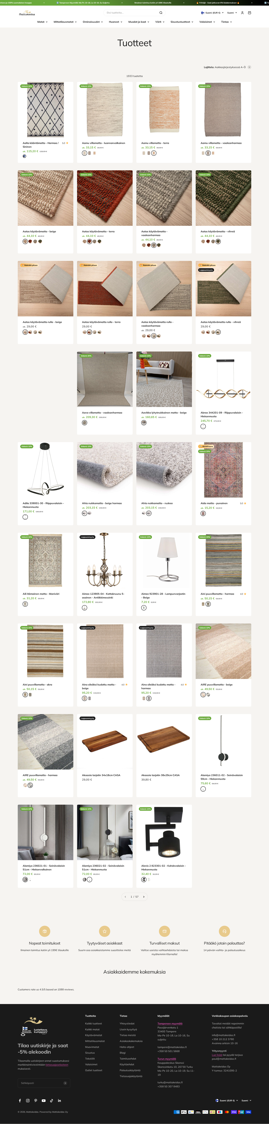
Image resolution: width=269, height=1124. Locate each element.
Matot (40, 21)
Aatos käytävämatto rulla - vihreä (221, 322)
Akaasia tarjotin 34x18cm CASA (101, 775)
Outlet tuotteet (93, 1070)
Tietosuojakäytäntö (131, 1076)
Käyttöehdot (127, 1064)
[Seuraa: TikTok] (52, 1101)
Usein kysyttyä (128, 1029)
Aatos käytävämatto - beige (39, 231)
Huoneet (114, 21)
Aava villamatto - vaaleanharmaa (102, 412)
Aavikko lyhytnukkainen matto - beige (164, 412)
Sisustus (90, 1052)
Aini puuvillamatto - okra (37, 684)
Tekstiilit (90, 1058)
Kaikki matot (92, 1029)
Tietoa (225, 21)
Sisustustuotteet (180, 21)
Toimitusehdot (128, 1058)
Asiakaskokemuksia (131, 1041)
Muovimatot (92, 1046)
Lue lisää (217, 1054)
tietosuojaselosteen (57, 1064)
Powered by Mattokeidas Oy (54, 1111)
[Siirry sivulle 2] (144, 897)
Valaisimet (205, 21)
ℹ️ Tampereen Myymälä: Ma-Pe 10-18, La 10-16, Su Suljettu (83, 3)
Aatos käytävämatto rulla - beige (42, 322)
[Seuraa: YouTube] (44, 1101)
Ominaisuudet (91, 21)
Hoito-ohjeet (127, 1046)
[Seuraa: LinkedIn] (59, 1101)
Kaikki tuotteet (93, 1023)
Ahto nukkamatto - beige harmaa (102, 503)
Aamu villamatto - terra (155, 143)
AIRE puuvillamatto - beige (217, 684)
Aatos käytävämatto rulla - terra (101, 322)
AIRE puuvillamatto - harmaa (40, 775)
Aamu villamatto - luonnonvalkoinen (103, 143)
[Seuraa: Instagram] (28, 1101)
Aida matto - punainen (214, 503)
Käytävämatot (93, 1035)
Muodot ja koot (137, 21)
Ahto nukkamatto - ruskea (157, 503)
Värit (158, 21)
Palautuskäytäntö (130, 1070)
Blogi (123, 1052)
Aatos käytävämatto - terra (98, 231)
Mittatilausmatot (63, 21)
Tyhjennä (151, 12)
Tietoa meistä (128, 1035)
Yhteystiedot (127, 1023)
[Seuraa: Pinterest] (36, 1101)
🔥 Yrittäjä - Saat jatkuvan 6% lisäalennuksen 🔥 (217, 3)
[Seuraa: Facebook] (20, 1101)
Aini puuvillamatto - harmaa (217, 593)
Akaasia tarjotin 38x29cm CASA (160, 775)
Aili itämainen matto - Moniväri (41, 593)
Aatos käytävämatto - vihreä (218, 231)
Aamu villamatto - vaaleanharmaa (221, 143)
